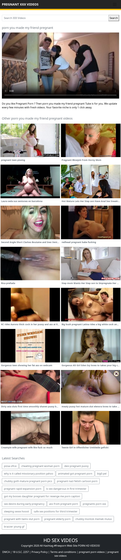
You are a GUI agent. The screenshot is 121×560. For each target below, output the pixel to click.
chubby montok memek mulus (93, 519)
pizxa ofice (10, 466)
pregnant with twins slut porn (22, 519)
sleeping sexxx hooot (16, 511)
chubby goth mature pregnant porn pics (28, 481)
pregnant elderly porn (57, 519)
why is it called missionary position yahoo (28, 473)
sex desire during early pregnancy (24, 504)
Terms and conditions (63, 552)
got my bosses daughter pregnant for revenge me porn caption (42, 496)
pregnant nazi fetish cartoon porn (77, 481)
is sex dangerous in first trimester (66, 488)
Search (114, 18)
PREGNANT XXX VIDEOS (20, 4)
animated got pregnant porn (75, 473)
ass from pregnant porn (63, 504)
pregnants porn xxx (94, 504)
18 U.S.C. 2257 (20, 552)
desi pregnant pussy (76, 466)
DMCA (6, 552)
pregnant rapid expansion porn (22, 488)
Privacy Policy (40, 552)
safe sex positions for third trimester (56, 511)
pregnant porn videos (92, 552)
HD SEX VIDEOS (60, 540)
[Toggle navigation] (114, 4)
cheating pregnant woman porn (40, 466)
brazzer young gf (14, 526)
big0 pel (102, 473)
